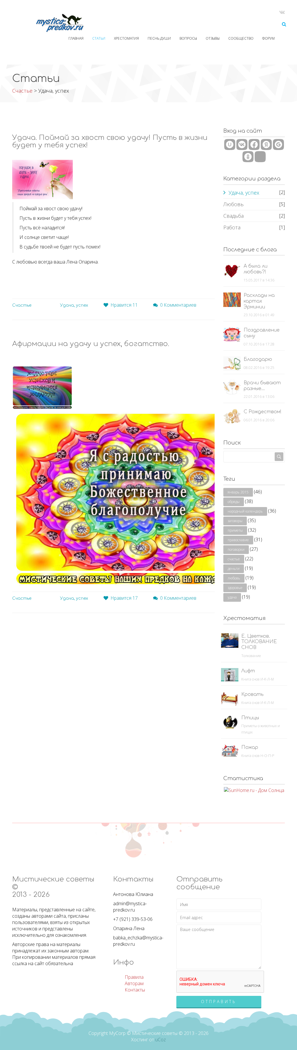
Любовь (233, 204)
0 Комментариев (178, 305)
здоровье (235, 587)
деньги (234, 568)
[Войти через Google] (278, 144)
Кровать (252, 694)
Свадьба (233, 215)
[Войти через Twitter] (260, 156)
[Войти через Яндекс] (266, 144)
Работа (231, 227)
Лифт (248, 671)
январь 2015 (238, 492)
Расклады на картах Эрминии (259, 301)
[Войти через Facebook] (254, 144)
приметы (235, 530)
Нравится (124, 305)
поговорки (236, 549)
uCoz (160, 1039)
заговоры (235, 520)
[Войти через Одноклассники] (247, 156)
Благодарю (258, 359)
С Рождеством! (262, 411)
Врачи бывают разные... (262, 385)
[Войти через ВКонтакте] (241, 144)
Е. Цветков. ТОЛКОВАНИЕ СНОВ (259, 642)
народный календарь (245, 511)
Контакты (135, 990)
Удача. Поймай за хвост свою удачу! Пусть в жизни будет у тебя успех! (109, 141)
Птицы (250, 717)
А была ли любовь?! (255, 269)
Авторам (134, 983)
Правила (134, 977)
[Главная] (49, 23)
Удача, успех (74, 305)
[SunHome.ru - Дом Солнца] (254, 789)
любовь (234, 578)
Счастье (22, 90)
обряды (234, 501)
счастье (234, 559)
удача (232, 597)
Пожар (249, 747)
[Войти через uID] (229, 144)
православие (238, 539)
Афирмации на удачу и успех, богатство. (90, 344)
